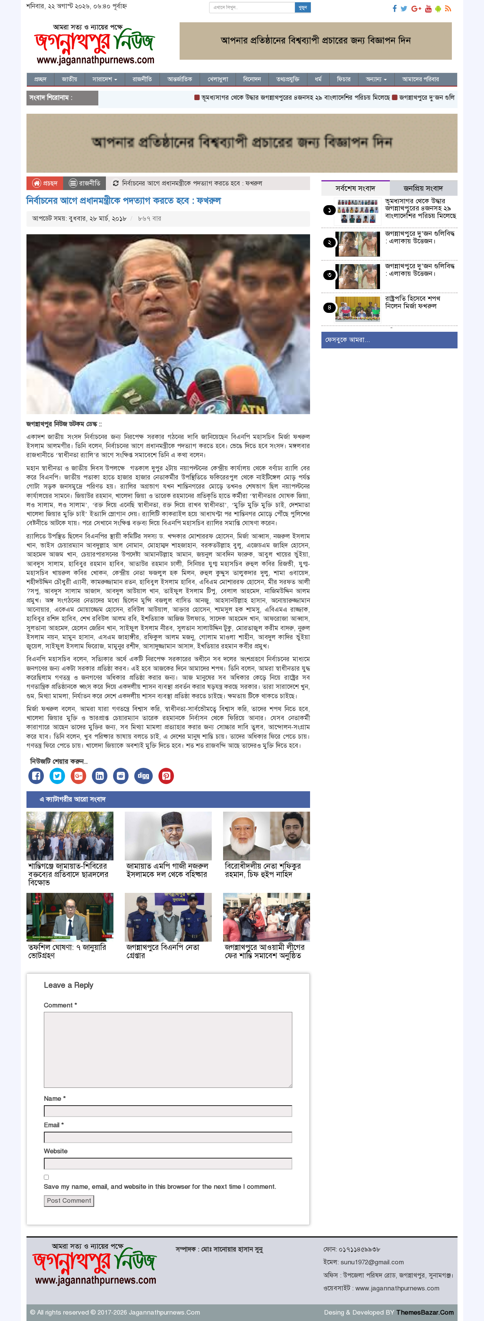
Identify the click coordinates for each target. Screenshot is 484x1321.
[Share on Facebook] (36, 776)
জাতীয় (69, 79)
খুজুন (303, 7)
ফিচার (344, 79)
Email (54, 1125)
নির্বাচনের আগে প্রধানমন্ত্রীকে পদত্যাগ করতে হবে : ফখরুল (123, 200)
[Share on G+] (78, 776)
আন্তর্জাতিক (180, 79)
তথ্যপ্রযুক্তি (287, 79)
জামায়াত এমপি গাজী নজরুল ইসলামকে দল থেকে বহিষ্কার (167, 870)
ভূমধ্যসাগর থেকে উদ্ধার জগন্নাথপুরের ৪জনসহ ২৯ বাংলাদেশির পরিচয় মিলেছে (262, 98)
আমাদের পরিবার (420, 79)
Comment (60, 1005)
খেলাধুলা (218, 79)
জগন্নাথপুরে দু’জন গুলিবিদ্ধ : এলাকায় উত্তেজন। (422, 98)
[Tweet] (57, 776)
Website (56, 1151)
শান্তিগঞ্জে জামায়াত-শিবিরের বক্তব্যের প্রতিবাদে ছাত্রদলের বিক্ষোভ (68, 875)
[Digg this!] (143, 776)
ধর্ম (318, 79)
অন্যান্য (374, 79)
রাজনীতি (142, 79)
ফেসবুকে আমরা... (347, 340)
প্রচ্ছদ (40, 79)
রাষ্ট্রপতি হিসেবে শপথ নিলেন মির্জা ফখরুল (413, 302)
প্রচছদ (49, 183)
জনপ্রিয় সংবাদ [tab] (423, 188)
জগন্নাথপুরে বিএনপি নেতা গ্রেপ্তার (163, 952)
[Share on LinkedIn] (99, 776)
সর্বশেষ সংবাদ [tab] (355, 188)
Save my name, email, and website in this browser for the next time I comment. (160, 1187)
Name (55, 1099)
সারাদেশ (103, 79)
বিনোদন (252, 79)
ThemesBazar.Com (425, 1312)
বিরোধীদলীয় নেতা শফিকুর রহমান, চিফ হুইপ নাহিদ (263, 870)
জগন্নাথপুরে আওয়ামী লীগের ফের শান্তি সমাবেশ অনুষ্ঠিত (265, 952)
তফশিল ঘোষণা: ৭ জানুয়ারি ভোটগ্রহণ (67, 952)
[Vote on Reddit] (121, 776)
